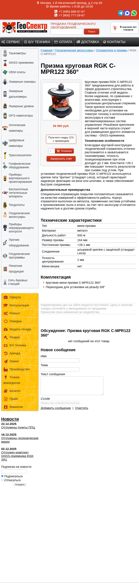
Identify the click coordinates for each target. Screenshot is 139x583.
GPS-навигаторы (21, 115)
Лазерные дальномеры (18, 93)
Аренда (14, 353)
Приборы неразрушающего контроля (21, 228)
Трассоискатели (20, 155)
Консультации (19, 305)
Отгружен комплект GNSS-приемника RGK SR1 (17, 456)
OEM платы (17, 72)
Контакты (116, 42)
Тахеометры (17, 53)
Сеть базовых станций (17, 282)
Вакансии (16, 407)
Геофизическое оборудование (20, 165)
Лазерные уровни (21, 106)
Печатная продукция (16, 268)
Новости (10, 419)
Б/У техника (17, 345)
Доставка (90, 42)
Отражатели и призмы (111, 50)
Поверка (15, 321)
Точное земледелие (11, 380)
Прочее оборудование (19, 242)
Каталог (15, 391)
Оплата (65, 42)
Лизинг (14, 361)
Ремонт (14, 313)
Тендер (14, 337)
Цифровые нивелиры (16, 143)
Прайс (13, 399)
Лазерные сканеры (22, 81)
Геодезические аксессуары (74, 50)
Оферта (15, 297)
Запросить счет (61, 158)
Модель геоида (20, 329)
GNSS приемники (21, 62)
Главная (47, 50)
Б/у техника (39, 42)
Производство (19, 369)
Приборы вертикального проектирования (20, 178)
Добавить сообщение (56, 408)
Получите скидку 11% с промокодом (61, 139)
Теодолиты (17, 205)
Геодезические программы (19, 255)
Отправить (20, 485)
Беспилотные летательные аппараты (18, 193)
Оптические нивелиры (17, 127)
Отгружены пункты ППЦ (18, 427)
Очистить (81, 408)
